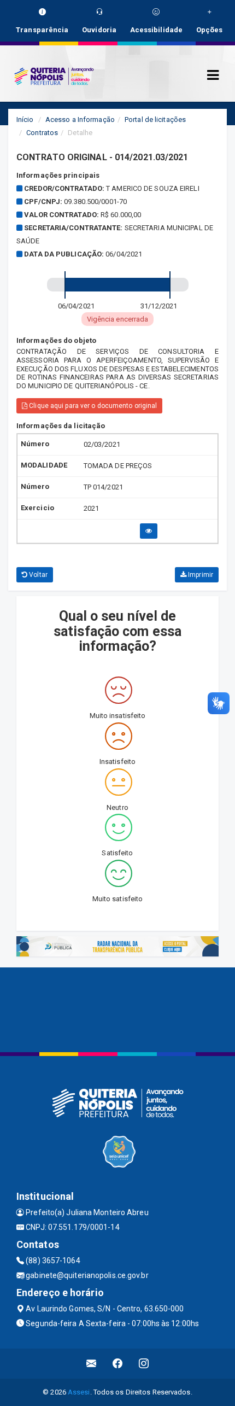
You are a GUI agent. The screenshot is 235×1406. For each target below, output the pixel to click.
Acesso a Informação (80, 119)
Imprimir (199, 575)
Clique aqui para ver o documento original (92, 406)
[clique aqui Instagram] (144, 1363)
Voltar (37, 575)
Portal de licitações (155, 119)
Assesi (79, 1392)
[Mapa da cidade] (117, 1008)
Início (25, 119)
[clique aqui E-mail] (91, 1363)
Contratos (42, 133)
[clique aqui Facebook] (117, 1363)
